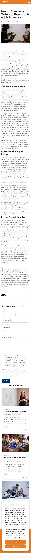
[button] (29, 1)
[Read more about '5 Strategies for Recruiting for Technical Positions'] (15, 490)
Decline (15, 546)
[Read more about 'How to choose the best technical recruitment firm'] (15, 443)
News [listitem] (5, 427)
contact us (4, 286)
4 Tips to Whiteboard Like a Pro (15, 411)
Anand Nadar (7, 414)
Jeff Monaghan (5, 21)
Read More (24, 429)
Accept (15, 542)
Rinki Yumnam (8, 461)
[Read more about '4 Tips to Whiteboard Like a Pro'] (15, 397)
